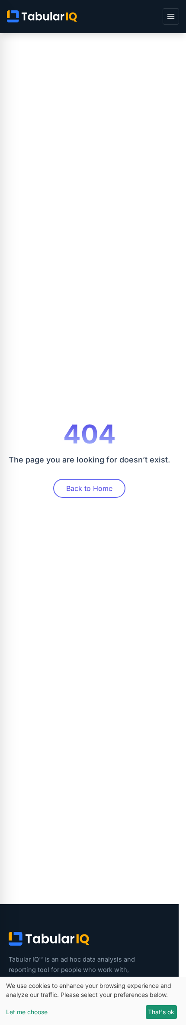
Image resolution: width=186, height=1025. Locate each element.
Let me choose (27, 1012)
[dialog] (93, 1001)
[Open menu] (171, 16)
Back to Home (89, 488)
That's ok (161, 1012)
